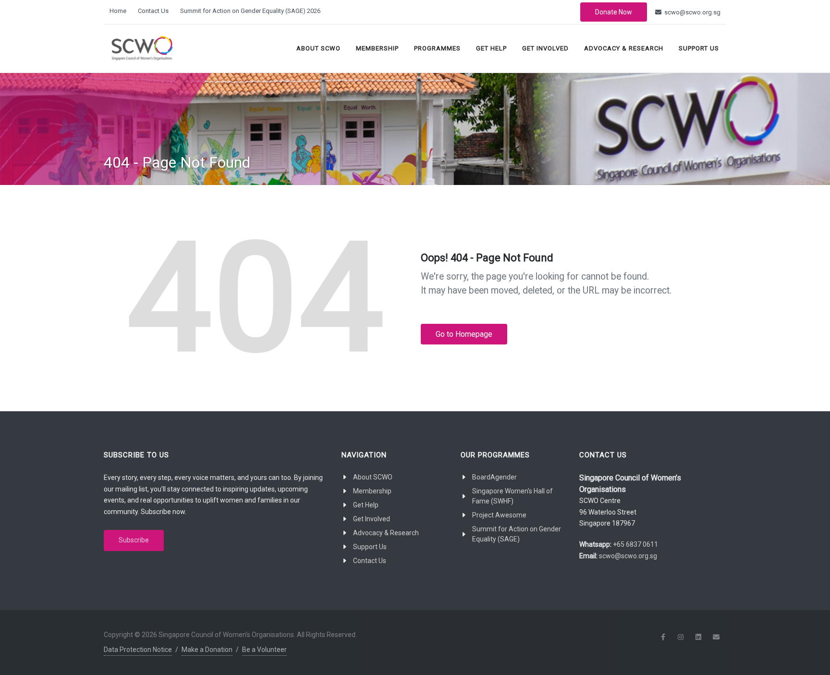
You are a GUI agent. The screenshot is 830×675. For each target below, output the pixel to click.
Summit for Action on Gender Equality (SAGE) (516, 534)
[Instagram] (680, 637)
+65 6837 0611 (635, 544)
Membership (377, 48)
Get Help (491, 48)
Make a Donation (207, 649)
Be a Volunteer (264, 649)
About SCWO (318, 48)
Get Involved (545, 48)
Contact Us (153, 10)
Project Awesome (499, 515)
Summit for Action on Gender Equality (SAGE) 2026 (250, 10)
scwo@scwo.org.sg (691, 12)
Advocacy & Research (623, 48)
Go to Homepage (464, 334)
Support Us (699, 48)
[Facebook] (663, 637)
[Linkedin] (698, 637)
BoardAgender (494, 477)
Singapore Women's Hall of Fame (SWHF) (512, 496)
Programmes (437, 48)
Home (118, 10)
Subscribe (134, 540)
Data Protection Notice (138, 649)
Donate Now (613, 12)
